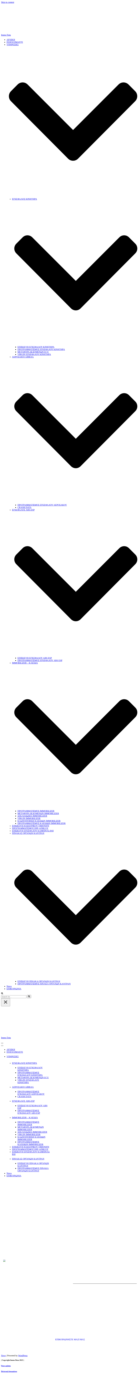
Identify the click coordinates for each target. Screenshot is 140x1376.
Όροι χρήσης (6, 1366)
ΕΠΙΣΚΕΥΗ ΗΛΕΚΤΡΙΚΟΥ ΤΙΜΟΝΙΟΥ (30, 826)
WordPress (22, 1355)
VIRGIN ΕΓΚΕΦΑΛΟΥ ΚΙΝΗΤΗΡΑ (34, 354)
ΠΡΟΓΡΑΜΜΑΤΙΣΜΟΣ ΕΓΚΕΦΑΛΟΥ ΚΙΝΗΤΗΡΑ (41, 349)
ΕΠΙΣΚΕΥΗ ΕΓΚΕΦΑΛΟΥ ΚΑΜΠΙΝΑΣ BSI (33, 831)
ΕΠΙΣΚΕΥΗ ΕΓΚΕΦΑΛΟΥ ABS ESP (35, 658)
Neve (3, 1355)
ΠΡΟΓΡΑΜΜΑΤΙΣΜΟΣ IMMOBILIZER (36, 811)
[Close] (5, 1002)
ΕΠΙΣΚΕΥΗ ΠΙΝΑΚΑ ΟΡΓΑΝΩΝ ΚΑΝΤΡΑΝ (39, 981)
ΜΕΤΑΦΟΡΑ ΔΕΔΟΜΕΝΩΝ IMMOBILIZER (38, 813)
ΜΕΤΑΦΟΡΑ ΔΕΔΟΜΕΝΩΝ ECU (33, 352)
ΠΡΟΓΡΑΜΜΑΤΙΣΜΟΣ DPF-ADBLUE (30, 828)
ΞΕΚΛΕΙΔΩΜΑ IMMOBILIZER (32, 816)
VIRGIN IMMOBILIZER (29, 818)
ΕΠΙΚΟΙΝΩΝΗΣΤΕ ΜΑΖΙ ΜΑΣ (70, 1339)
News (9, 986)
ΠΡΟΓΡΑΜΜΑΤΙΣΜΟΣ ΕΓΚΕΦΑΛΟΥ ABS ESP (40, 660)
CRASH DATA (24, 507)
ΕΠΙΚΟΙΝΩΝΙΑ (14, 989)
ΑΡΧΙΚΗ (11, 39)
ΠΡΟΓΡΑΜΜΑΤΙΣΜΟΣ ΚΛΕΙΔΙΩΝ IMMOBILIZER (42, 823)
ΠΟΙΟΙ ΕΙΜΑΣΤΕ (15, 42)
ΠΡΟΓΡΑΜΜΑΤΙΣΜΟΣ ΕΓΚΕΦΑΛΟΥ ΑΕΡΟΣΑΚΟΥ (42, 505)
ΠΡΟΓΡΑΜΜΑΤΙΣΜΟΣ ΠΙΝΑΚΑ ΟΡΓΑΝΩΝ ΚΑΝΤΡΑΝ (44, 984)
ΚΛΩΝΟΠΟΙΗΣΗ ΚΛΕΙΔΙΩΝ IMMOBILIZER (39, 821)
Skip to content (7, 2)
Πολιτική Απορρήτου (9, 1371)
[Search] (2, 993)
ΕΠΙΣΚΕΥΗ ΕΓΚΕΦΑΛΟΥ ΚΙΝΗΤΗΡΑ (36, 347)
